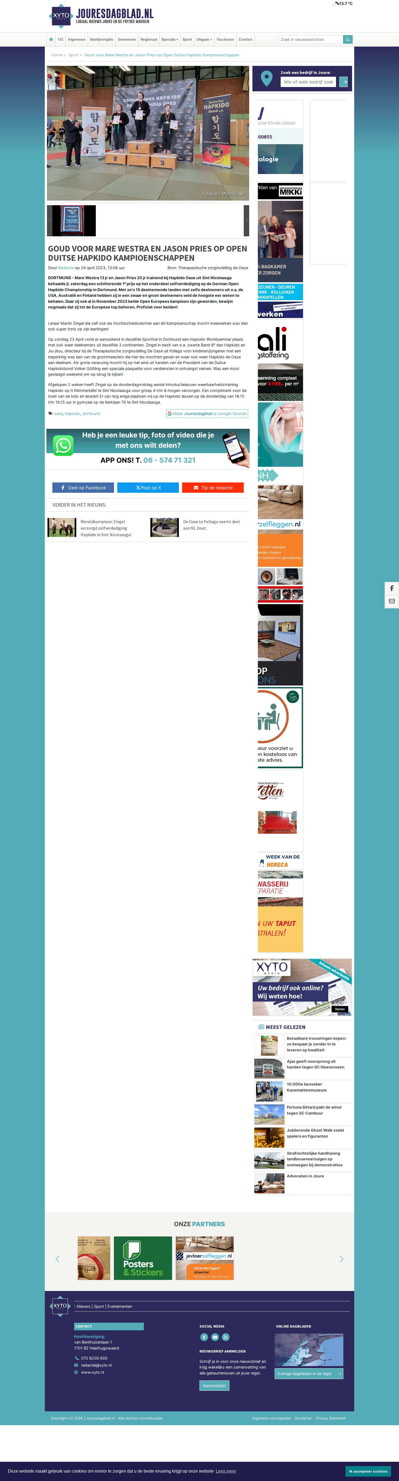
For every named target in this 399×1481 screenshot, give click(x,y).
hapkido (72, 413)
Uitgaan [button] (203, 39)
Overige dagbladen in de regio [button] (304, 799)
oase (58, 413)
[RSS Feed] (226, 762)
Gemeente (127, 39)
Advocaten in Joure (305, 601)
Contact (245, 39)
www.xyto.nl (92, 797)
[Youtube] (215, 762)
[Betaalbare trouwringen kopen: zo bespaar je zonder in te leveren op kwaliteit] (269, 471)
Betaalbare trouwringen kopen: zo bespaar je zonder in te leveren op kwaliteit (316, 469)
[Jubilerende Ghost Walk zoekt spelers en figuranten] (269, 563)
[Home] (51, 39)
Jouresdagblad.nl (115, 13)
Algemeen (77, 39)
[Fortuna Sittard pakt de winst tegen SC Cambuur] (269, 540)
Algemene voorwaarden (271, 843)
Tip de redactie (217, 487)
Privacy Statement (331, 843)
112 (60, 39)
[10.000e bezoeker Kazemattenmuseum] (269, 517)
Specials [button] (169, 39)
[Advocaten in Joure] (269, 608)
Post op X (151, 487)
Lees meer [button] (226, 1471)
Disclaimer (303, 843)
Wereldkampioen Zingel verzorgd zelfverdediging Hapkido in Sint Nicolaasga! (106, 528)
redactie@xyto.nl (96, 790)
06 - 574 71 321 (169, 460)
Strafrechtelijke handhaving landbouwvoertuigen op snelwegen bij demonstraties (315, 584)
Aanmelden (214, 810)
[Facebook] (204, 762)
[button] (49, 221)
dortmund (91, 413)
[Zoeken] (348, 39)
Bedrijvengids (101, 39)
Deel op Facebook (87, 487)
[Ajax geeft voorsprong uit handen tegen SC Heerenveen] (269, 494)
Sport (187, 39)
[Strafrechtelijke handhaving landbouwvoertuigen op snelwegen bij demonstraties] (269, 586)
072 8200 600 (94, 783)
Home (56, 55)
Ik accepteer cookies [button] (368, 1471)
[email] (392, 601)
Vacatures (225, 39)
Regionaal (149, 39)
